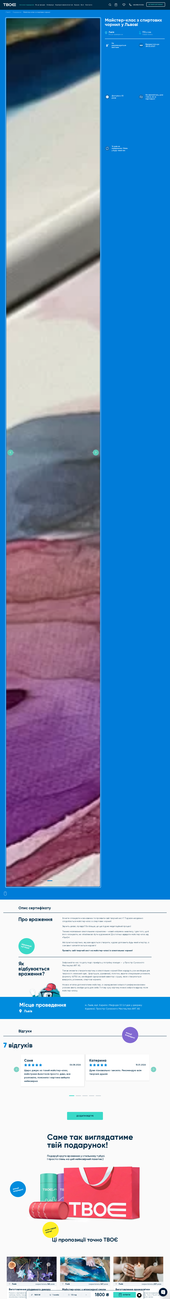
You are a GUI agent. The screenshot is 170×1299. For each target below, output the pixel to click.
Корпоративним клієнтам (64, 5)
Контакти (88, 5)
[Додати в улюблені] (139, 1295)
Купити (126, 1295)
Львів (111, 32)
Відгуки (76, 5)
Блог (82, 5)
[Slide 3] (63, 880)
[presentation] (16, 1069)
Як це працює (40, 5)
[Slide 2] (56, 880)
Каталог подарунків (27, 5)
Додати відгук (85, 1116)
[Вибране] (125, 4)
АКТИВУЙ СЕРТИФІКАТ (155, 4)
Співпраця (50, 5)
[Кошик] (117, 4)
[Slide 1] (43, 880)
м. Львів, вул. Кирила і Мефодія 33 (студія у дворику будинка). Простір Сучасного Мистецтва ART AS (113, 1007)
